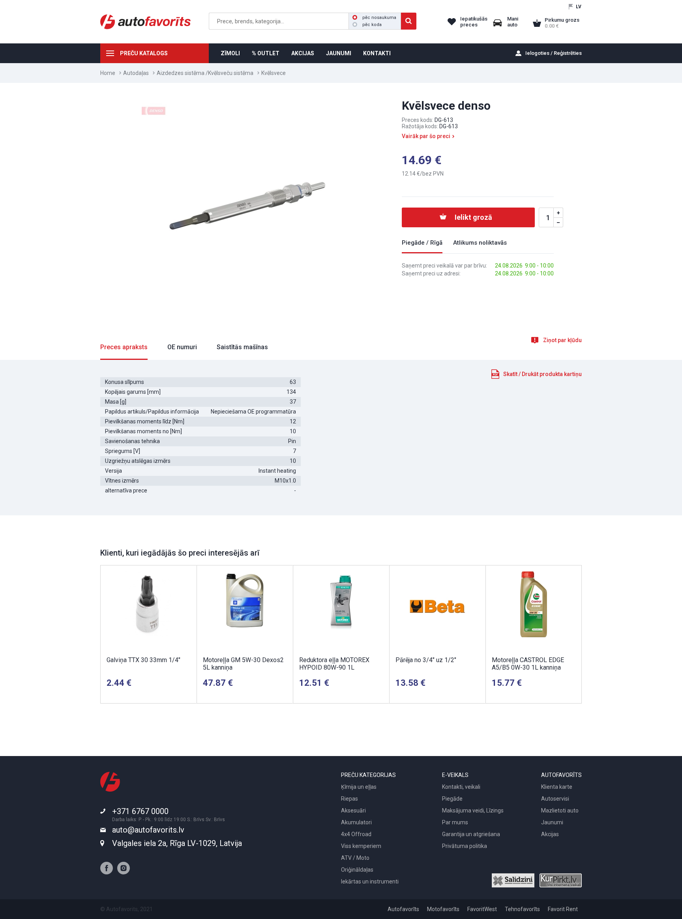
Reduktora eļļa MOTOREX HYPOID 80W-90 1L (334, 663)
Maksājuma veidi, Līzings (473, 810)
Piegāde (452, 798)
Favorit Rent (563, 909)
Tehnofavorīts (522, 909)
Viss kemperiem (361, 846)
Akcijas (550, 834)
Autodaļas (136, 73)
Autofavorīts (403, 909)
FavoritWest (482, 909)
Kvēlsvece (273, 73)
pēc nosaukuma (379, 17)
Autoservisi (555, 798)
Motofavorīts (443, 909)
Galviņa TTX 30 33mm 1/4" (143, 660)
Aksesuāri (353, 810)
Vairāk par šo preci (426, 136)
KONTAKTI (377, 53)
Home (107, 73)
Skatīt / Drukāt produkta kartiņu (542, 374)
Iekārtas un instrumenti (370, 881)
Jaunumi (552, 822)
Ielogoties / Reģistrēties (553, 53)
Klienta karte (556, 787)
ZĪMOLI (230, 53)
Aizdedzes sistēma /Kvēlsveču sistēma (205, 73)
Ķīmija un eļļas (359, 787)
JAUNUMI (338, 53)
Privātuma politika (464, 846)
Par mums (455, 822)
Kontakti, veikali (461, 787)
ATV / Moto (355, 858)
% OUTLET (265, 53)
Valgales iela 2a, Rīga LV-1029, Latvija (177, 843)
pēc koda (372, 24)
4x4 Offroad (356, 834)
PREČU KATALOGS (144, 53)
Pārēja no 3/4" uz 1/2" (425, 660)
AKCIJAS (302, 53)
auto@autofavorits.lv (148, 830)
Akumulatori (356, 822)
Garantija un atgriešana (471, 834)
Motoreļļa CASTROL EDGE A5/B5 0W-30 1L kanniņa (528, 663)
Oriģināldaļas (357, 870)
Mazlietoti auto (560, 810)
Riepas (349, 798)
